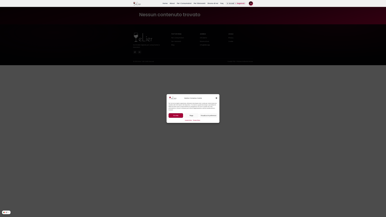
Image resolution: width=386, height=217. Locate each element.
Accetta (175, 115)
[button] (216, 98)
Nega (191, 115)
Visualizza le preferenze (208, 115)
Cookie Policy (188, 120)
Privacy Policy (196, 120)
